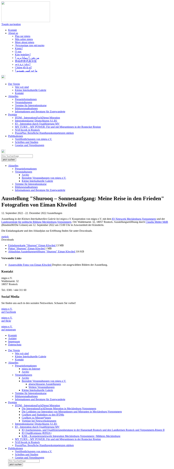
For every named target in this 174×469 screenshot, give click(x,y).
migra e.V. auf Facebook (8, 310)
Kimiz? (19, 48)
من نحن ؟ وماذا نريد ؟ (27, 57)
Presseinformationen (26, 99)
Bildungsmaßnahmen (26, 108)
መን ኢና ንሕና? (23, 64)
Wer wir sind (22, 87)
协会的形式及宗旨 (26, 61)
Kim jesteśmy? (23, 54)
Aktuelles (13, 165)
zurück (5, 236)
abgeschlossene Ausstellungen (45, 384)
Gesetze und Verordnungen (29, 145)
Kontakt (12, 30)
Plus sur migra (22, 36)
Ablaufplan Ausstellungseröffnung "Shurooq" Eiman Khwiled (42, 251)
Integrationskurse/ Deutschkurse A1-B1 (36, 120)
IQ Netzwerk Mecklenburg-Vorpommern (134, 218)
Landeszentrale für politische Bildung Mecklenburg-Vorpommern (36, 221)
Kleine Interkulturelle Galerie (30, 90)
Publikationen (15, 448)
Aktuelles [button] (13, 96)
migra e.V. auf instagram (8, 328)
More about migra (24, 42)
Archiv (25, 174)
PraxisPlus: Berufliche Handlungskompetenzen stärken (44, 132)
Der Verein (14, 350)
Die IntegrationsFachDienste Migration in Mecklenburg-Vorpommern (59, 408)
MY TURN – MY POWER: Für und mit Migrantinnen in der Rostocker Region (58, 126)
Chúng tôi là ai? (23, 67)
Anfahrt (12, 338)
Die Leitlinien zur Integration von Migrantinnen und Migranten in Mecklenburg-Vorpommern (72, 411)
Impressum (14, 341)
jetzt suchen (9, 159)
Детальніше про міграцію (29, 45)
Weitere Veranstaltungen (42, 387)
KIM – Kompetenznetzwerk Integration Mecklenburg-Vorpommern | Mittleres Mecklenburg (71, 436)
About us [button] (13, 33)
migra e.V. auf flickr (6, 319)
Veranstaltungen (23, 102)
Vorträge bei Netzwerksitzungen (39, 420)
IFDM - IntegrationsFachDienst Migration (37, 117)
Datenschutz (14, 344)
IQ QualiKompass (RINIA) (36, 433)
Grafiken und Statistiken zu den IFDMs (43, 414)
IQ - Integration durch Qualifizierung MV (37, 123)
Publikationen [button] (15, 136)
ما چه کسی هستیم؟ (26, 70)
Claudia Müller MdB (157, 221)
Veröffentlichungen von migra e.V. (33, 139)
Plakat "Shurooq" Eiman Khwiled (26, 248)
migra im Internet (31, 368)
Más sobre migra (24, 39)
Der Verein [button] (14, 84)
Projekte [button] (12, 114)
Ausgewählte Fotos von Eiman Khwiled (30, 264)
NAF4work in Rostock (27, 129)
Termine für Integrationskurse (31, 105)
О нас (18, 51)
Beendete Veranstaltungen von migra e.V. (44, 177)
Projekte (12, 402)
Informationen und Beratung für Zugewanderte (40, 111)
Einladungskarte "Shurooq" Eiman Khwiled (32, 245)
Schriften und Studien (26, 142)
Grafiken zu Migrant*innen (36, 417)
